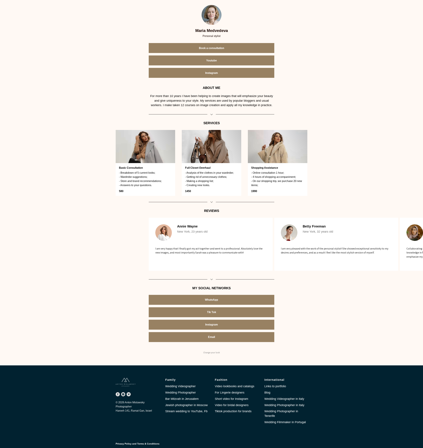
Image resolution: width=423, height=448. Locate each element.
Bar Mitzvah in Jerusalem (182, 398)
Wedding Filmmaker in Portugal (285, 422)
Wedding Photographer (180, 392)
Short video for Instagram (231, 398)
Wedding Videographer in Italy (284, 398)
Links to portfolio (275, 386)
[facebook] (118, 394)
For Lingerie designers (229, 392)
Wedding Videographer (180, 386)
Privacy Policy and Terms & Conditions (137, 443)
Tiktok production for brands (233, 411)
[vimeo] (129, 394)
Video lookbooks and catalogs (234, 386)
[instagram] (123, 394)
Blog (267, 392)
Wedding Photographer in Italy (284, 405)
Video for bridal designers (232, 405)
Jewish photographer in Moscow (186, 405)
